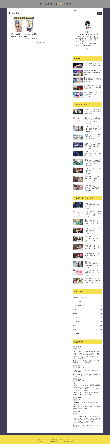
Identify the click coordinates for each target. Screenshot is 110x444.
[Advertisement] (39, 55)
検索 (74, 10)
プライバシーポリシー (64, 439)
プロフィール (45, 439)
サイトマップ (37, 439)
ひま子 (87, 32)
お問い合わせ (53, 439)
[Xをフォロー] (87, 49)
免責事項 (74, 439)
